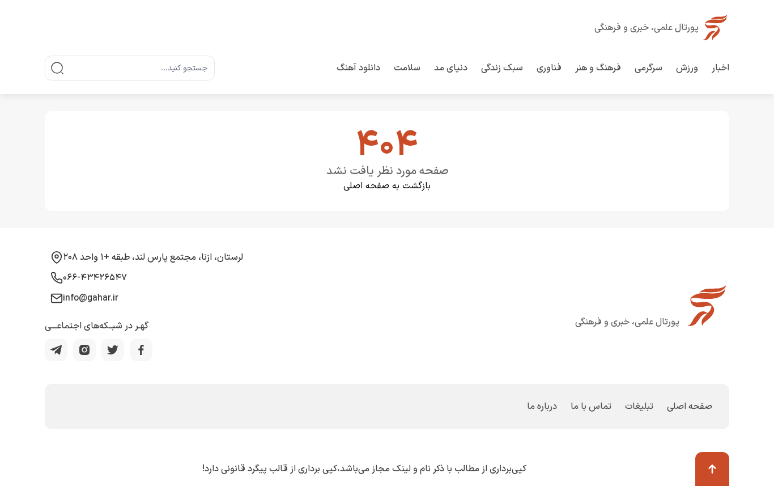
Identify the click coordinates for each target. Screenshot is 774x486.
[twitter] (112, 350)
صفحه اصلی (689, 406)
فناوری (549, 68)
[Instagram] (84, 350)
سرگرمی (648, 68)
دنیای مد (450, 68)
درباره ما (542, 406)
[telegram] (56, 350)
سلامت (407, 68)
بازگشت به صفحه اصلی (387, 186)
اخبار (720, 68)
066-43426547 (95, 278)
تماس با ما (591, 406)
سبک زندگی (502, 68)
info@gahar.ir (90, 298)
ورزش (687, 68)
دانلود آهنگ (358, 68)
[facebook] (141, 350)
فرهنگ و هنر (598, 68)
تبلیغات (639, 406)
